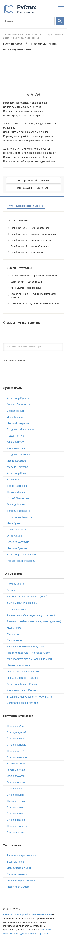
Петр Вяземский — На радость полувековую (33, 234)
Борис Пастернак (17, 485)
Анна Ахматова (16, 448)
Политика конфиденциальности (19, 933)
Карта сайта (44, 933)
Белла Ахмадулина (18, 542)
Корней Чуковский (18, 498)
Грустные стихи (16, 769)
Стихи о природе (16, 744)
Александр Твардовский (21, 554)
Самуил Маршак (16, 492)
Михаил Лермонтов (18, 404)
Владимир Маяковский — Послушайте (29, 696)
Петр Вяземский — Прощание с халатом (31, 240)
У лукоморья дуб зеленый (22, 602)
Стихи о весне (15, 788)
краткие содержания (41, 914)
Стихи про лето (16, 794)
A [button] (28, 95)
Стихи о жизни (15, 738)
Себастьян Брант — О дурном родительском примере (33, 296)
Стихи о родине (16, 819)
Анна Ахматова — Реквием (22, 690)
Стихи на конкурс (17, 826)
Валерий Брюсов (16, 529)
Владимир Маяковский (20, 429)
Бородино (12, 590)
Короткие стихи (16, 763)
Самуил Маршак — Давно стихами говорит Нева (35, 303)
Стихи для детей (16, 732)
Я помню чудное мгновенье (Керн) (27, 596)
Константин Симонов (19, 517)
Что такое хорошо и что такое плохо (28, 652)
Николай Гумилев (17, 548)
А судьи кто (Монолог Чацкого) (25, 646)
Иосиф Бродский (16, 460)
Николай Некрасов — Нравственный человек (34, 275)
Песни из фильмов (18, 886)
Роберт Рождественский (21, 560)
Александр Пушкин (18, 398)
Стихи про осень (16, 776)
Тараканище (14, 640)
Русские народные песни (21, 855)
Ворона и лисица (16, 609)
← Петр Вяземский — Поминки (33, 180)
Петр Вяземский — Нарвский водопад (30, 246)
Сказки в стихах (16, 832)
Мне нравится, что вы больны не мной (29, 659)
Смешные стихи (16, 801)
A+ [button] (37, 94)
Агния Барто (14, 479)
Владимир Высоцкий (19, 454)
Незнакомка (14, 627)
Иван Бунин (14, 523)
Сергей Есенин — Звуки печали (26, 282)
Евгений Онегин (16, 584)
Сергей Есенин (15, 410)
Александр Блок (16, 473)
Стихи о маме (15, 807)
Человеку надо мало (19, 665)
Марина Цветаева (17, 467)
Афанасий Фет (15, 441)
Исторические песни (19, 867)
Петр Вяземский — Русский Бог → (33, 188)
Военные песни (15, 861)
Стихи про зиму (16, 782)
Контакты (46, 929)
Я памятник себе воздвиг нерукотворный (31, 615)
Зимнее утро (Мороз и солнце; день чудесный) (34, 621)
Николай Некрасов (18, 423)
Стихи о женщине (17, 757)
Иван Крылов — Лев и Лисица (26, 288)
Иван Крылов (15, 417)
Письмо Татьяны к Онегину (23, 671)
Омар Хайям (14, 535)
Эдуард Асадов (16, 504)
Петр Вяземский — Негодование (27, 252)
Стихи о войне (15, 813)
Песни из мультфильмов (21, 880)
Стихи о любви (15, 726)
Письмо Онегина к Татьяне (22, 677)
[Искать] (60, 21)
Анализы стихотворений (15, 914)
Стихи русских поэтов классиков (26, 206)
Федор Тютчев (15, 435)
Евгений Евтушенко (18, 510)
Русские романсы (17, 874)
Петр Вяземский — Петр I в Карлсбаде (30, 228)
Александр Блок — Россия (22, 684)
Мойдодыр (13, 634)
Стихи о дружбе (16, 751)
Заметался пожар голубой (22, 702)
